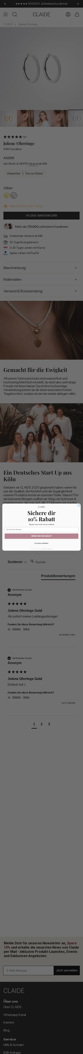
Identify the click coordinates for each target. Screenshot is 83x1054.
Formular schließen (41, 543)
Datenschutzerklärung (47, 548)
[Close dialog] (79, 505)
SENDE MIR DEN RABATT (41, 536)
